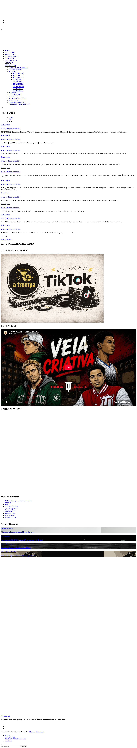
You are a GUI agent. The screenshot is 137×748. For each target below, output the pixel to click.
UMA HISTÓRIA (11, 60)
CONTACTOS (10, 737)
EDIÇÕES (12, 72)
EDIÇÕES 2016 (18, 89)
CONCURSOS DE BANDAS (18, 68)
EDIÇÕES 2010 (18, 83)
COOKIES (8, 741)
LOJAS (11, 96)
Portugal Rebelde (10, 510)
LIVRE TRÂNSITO (15, 95)
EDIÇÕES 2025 (18, 74)
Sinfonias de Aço (10, 517)
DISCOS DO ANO (15, 70)
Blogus (31, 732)
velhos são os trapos (7, 544)
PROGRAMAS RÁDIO (16, 102)
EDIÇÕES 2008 (18, 87)
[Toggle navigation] (1, 29)
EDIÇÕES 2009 (18, 85)
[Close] (1, 744)
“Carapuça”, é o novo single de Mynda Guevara (17, 532)
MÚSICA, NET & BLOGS (17, 98)
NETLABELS (13, 100)
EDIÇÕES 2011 (18, 81)
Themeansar (40, 732)
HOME (7, 51)
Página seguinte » (6, 239)
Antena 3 (8, 503)
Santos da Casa (9, 515)
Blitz (6, 504)
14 (6, 236)
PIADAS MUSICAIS (12, 56)
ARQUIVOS (9, 64)
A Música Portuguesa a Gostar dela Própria (18, 501)
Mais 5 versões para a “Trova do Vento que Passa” (18, 556)
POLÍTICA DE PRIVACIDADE (15, 739)
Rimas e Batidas (10, 513)
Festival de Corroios (11, 506)
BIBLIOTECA (9, 58)
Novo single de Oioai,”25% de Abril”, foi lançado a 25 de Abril (22, 540)
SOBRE (7, 735)
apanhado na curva (7, 528)
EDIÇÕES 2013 (18, 77)
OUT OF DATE (10, 66)
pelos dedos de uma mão (8, 552)
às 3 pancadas (5, 536)
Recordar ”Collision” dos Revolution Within (16, 548)
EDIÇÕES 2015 (18, 91)
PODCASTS (9, 62)
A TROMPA (29, 8)
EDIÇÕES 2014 (18, 75)
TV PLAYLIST (10, 53)
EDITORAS (13, 93)
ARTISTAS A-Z (10, 54)
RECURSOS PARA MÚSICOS (19, 104)
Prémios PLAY (10, 512)
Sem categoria (5, 125)
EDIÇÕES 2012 (18, 79)
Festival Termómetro (11, 508)
